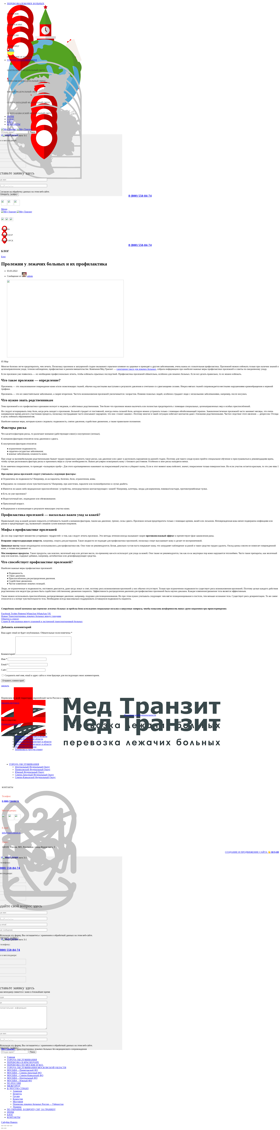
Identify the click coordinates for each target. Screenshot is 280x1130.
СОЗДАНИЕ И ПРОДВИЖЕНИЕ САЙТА (246, 852)
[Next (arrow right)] (5, 1128)
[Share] (5, 1125)
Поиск (32, 132)
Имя (4, 659)
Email (4, 664)
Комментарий (8, 654)
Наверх (14, 1122)
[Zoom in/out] (11, 1125)
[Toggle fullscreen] (8, 1125)
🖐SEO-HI (273, 852)
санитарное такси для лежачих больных (136, 369)
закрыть (5, 685)
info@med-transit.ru (11, 833)
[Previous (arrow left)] (2, 1128)
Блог (3, 256)
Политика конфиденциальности (140, 715)
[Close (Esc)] (2, 1125)
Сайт (3, 670)
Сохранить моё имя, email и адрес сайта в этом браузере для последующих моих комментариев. (52, 675)
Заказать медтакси (10, 703)
